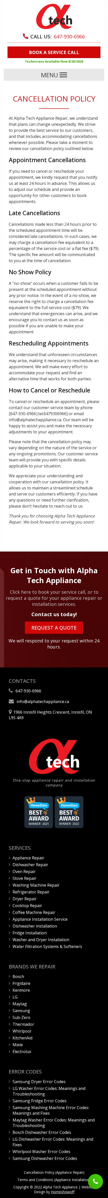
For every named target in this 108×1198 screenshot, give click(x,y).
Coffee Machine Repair (34, 912)
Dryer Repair (25, 899)
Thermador (23, 1024)
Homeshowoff (62, 1191)
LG (15, 997)
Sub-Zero (21, 1017)
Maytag (20, 1004)
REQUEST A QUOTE (54, 627)
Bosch (18, 976)
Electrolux (22, 1051)
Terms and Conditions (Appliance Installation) (54, 1179)
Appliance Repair (28, 858)
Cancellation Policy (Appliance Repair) (54, 1172)
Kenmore (21, 990)
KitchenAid (22, 1038)
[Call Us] (95, 1182)
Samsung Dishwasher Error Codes (45, 1158)
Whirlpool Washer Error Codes (41, 1151)
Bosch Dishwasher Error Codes (42, 1132)
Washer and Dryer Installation (41, 939)
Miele (18, 1044)
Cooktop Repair (27, 905)
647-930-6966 (69, 36)
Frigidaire (21, 983)
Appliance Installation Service (40, 919)
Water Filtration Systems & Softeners (47, 946)
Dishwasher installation (35, 926)
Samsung (21, 1010)
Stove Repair (24, 878)
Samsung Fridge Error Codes (40, 1101)
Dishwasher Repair (30, 864)
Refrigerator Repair (31, 892)
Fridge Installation (30, 933)
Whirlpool (22, 1031)
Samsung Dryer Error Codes (39, 1081)
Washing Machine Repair (36, 885)
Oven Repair (24, 871)
